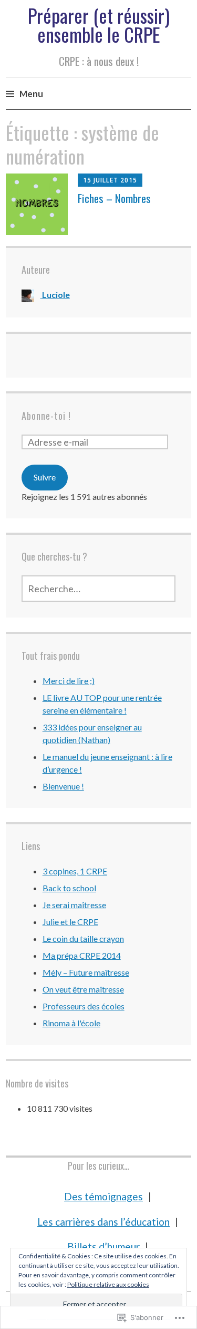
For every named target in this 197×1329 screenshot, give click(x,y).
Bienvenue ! (63, 786)
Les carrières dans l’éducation (103, 1222)
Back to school (69, 888)
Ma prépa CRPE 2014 (82, 955)
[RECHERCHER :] (99, 588)
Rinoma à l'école (71, 1023)
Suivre (45, 477)
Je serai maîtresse (74, 905)
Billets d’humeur (103, 1246)
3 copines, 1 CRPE (75, 871)
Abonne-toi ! (46, 415)
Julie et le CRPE (70, 922)
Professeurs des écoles (84, 1006)
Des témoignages (103, 1196)
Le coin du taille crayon (83, 938)
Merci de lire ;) (69, 681)
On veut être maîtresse (83, 989)
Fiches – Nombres (114, 198)
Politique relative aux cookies (108, 1284)
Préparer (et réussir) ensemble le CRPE (99, 24)
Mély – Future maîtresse (86, 972)
